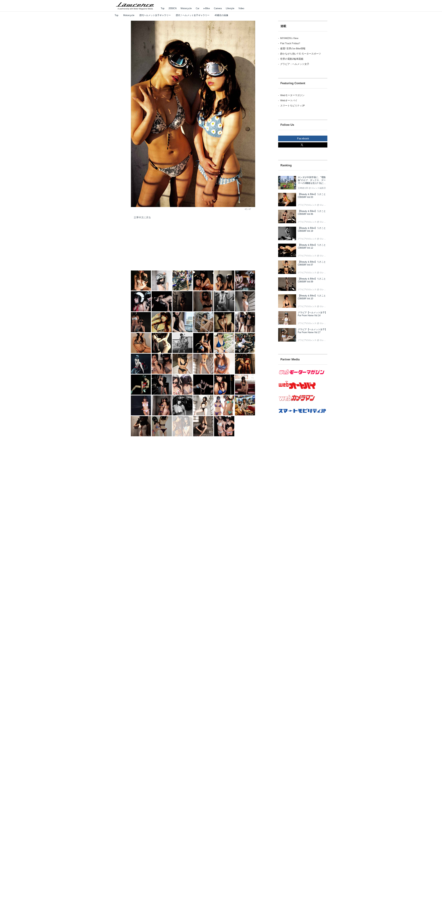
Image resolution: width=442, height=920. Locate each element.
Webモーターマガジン (292, 95)
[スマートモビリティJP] (302, 415)
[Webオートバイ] (302, 389)
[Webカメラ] (302, 402)
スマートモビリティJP (292, 105)
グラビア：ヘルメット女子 (294, 64)
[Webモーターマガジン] (302, 376)
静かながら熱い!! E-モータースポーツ (300, 53)
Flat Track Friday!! (290, 43)
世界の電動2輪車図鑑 (291, 58)
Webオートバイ (288, 100)
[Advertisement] (157, 247)
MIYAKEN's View (289, 38)
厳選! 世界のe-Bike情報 (292, 48)
